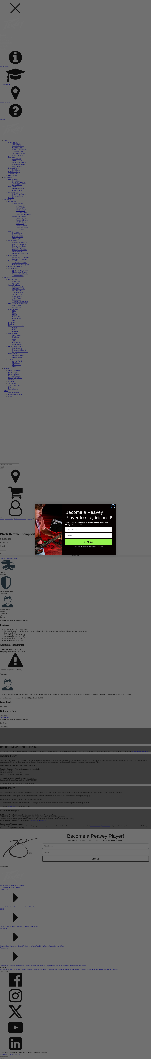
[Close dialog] (113, 506)
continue (89, 542)
